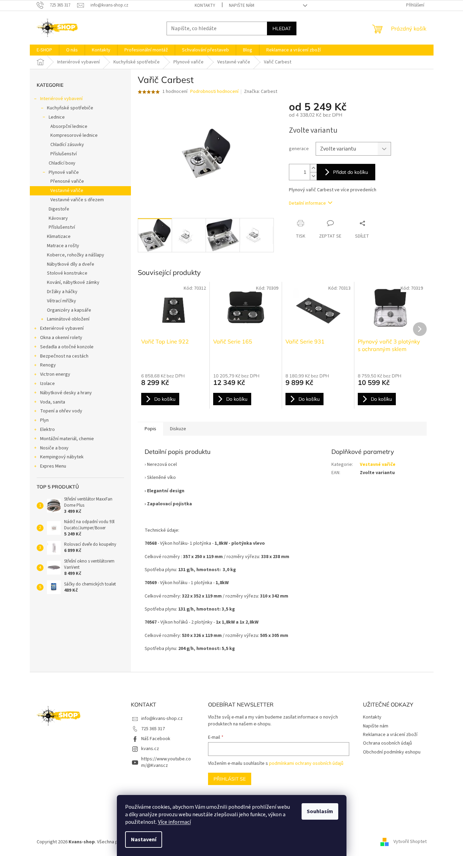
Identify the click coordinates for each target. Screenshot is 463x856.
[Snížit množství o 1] (313, 176)
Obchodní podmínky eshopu (392, 752)
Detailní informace (307, 203)
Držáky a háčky (62, 291)
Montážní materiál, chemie (67, 438)
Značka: (260, 91)
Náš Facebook (155, 738)
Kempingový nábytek (62, 457)
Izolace (47, 383)
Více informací (174, 822)
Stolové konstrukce (67, 273)
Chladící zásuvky (67, 144)
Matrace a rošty (63, 245)
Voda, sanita (52, 402)
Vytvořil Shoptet (410, 842)
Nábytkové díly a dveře (70, 264)
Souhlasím (320, 811)
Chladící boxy (62, 163)
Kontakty (205, 5)
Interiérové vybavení (61, 98)
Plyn (44, 420)
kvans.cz (150, 748)
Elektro (47, 429)
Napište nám (241, 5)
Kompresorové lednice (74, 135)
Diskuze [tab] (178, 428)
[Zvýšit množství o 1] (313, 168)
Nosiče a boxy (54, 448)
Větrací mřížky (61, 301)
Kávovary (58, 218)
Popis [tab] (150, 428)
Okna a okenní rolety (61, 337)
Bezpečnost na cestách (64, 356)
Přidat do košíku (350, 172)
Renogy (48, 365)
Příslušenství (63, 153)
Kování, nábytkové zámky (73, 282)
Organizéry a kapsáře (69, 310)
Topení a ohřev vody (61, 411)
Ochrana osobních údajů (387, 743)
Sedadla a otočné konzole (67, 346)
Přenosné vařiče (67, 181)
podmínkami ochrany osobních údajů (306, 763)
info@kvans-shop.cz (162, 718)
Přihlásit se (230, 779)
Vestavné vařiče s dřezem (77, 199)
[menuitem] (44, 50)
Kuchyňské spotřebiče (70, 108)
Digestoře (59, 209)
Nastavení (143, 839)
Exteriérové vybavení (62, 328)
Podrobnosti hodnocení (214, 91)
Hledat (281, 28)
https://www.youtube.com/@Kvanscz (166, 762)
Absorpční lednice (68, 126)
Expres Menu (53, 466)
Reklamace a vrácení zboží (390, 734)
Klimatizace (59, 236)
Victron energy (55, 374)
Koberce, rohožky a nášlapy (75, 255)
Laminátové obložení (68, 319)
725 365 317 (153, 728)
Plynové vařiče (64, 172)
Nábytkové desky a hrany (66, 392)
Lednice (57, 117)
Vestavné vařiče (66, 190)
